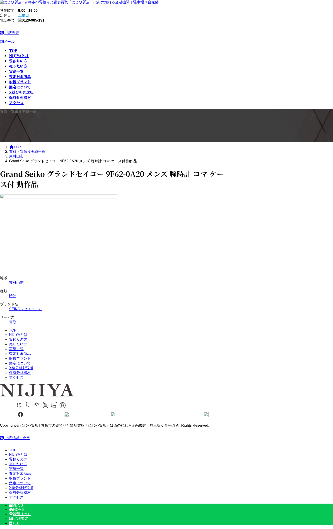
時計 (12, 296)
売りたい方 (18, 344)
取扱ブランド (20, 358)
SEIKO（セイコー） (25, 309)
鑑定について (20, 363)
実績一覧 (16, 349)
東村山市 (16, 283)
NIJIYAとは (18, 335)
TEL (15, 523)
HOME (18, 510)
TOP (13, 330)
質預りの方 (18, 339)
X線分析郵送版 (21, 368)
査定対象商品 (20, 354)
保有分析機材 (20, 373)
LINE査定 (20, 519)
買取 (12, 322)
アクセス (16, 377)
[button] (113, 32)
